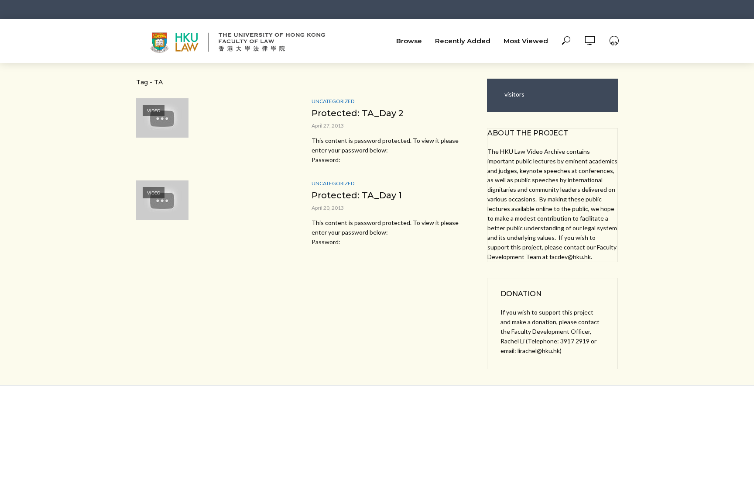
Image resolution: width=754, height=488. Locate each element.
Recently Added (462, 41)
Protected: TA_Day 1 (357, 195)
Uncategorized (333, 101)
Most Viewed (526, 41)
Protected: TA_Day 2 (358, 113)
